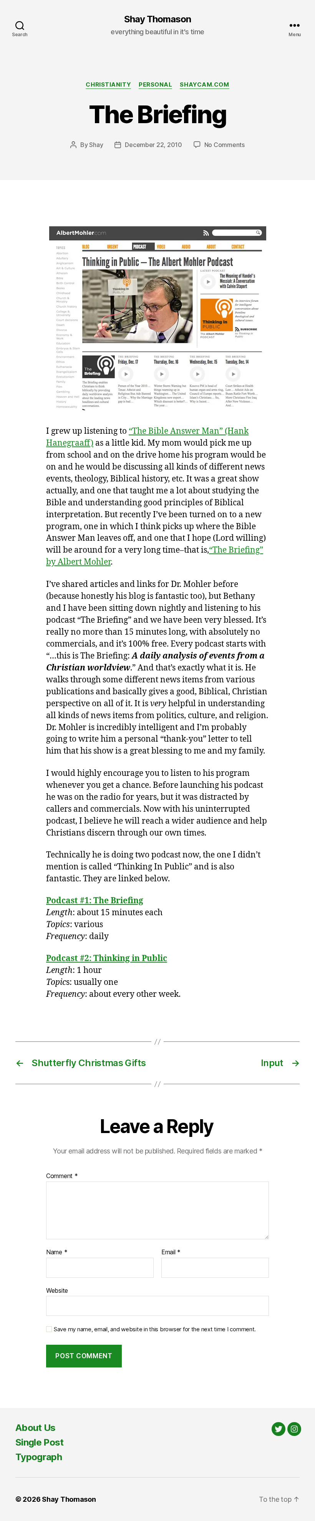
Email (171, 1252)
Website (57, 1290)
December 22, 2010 (153, 145)
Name (56, 1252)
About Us (35, 1427)
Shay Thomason (157, 19)
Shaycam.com (204, 84)
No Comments (224, 145)
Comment (62, 1176)
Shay (96, 145)
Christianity (108, 84)
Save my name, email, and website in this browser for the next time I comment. (155, 1329)
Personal (155, 84)
